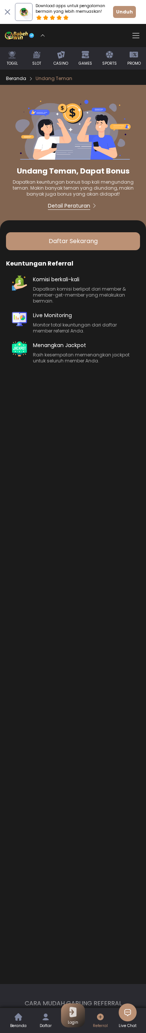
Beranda (16, 79)
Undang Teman (54, 79)
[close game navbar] (42, 35)
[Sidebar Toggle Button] (136, 35)
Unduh (124, 12)
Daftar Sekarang (73, 241)
